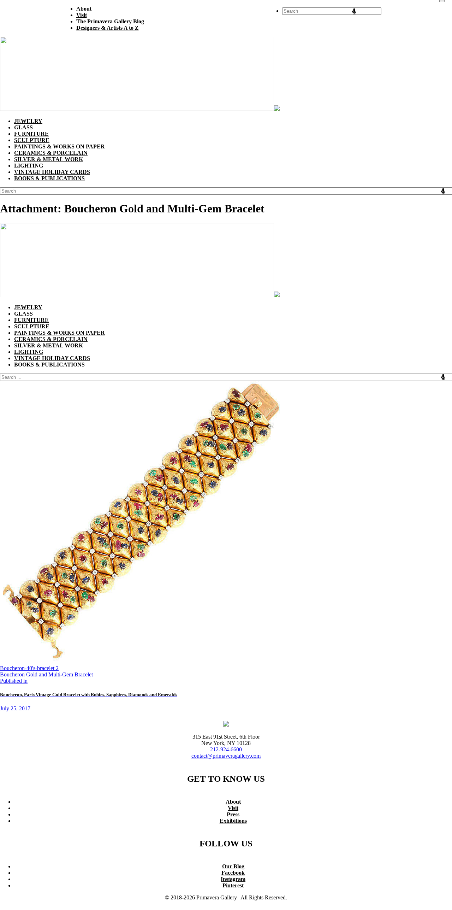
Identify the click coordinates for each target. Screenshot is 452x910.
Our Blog (233, 866)
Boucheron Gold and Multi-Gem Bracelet (46, 674)
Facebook (233, 873)
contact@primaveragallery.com (226, 756)
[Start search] (442, 1)
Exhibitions (233, 821)
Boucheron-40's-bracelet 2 (29, 668)
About (233, 802)
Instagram (233, 879)
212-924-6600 (226, 749)
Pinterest (233, 885)
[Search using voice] (354, 11)
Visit (233, 808)
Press (233, 814)
